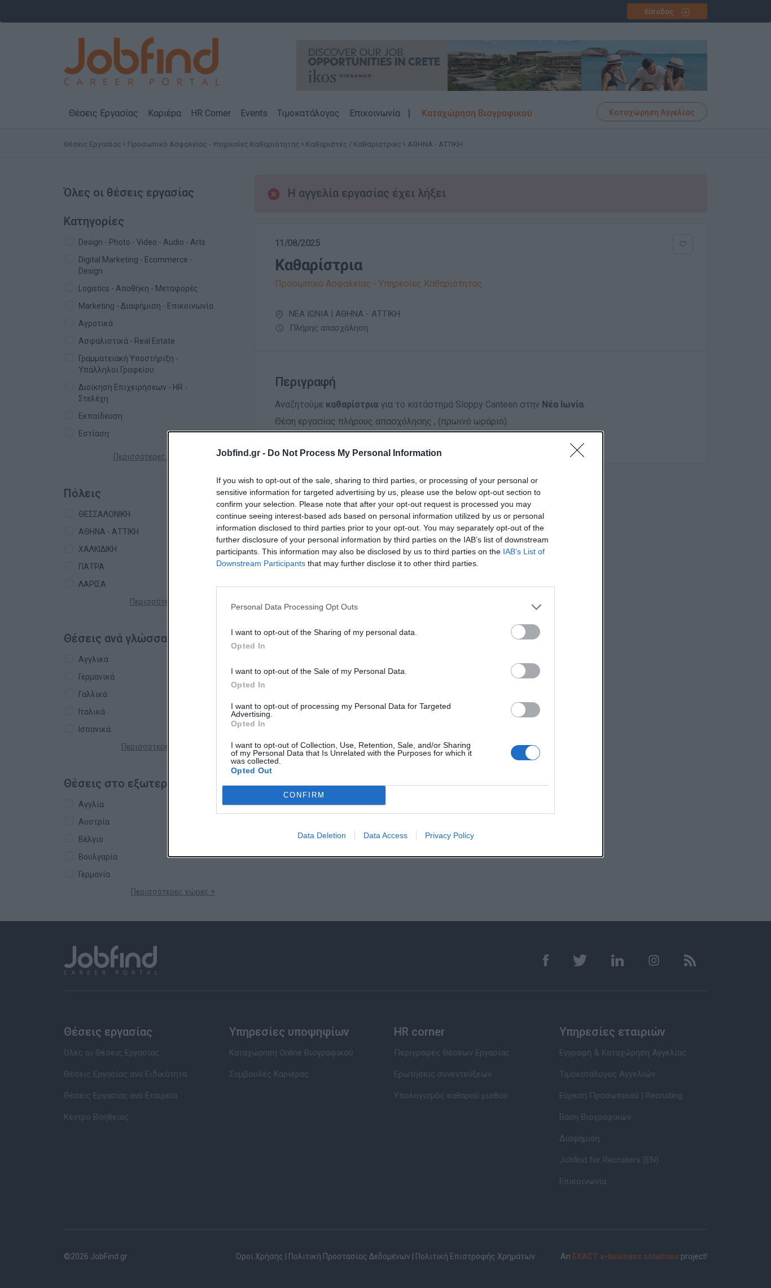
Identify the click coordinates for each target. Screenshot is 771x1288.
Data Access (385, 835)
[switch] (525, 631)
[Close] (581, 454)
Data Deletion (321, 835)
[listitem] (385, 607)
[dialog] (385, 644)
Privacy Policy (449, 835)
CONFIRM (304, 795)
